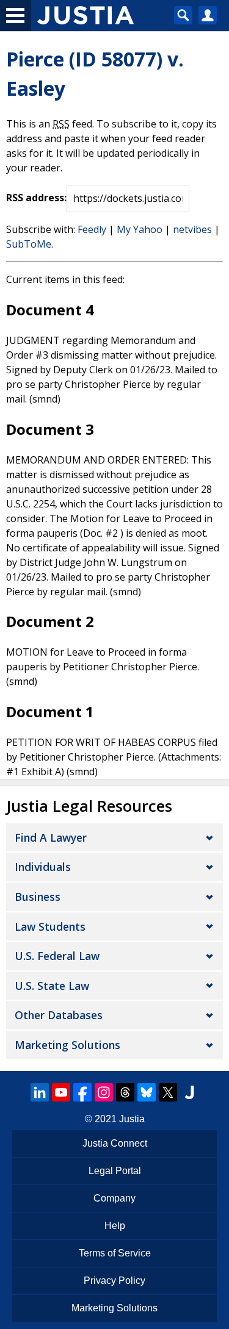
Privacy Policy (114, 1280)
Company (114, 1198)
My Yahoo (139, 229)
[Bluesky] (146, 1092)
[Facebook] (82, 1092)
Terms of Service (115, 1253)
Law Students (50, 926)
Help (114, 1225)
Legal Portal (115, 1171)
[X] (168, 1092)
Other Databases (59, 1015)
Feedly (92, 229)
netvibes (192, 229)
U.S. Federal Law (57, 955)
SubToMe (28, 244)
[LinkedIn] (40, 1092)
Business (37, 896)
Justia (132, 1119)
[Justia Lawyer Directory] (189, 1092)
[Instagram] (104, 1092)
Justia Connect (114, 1143)
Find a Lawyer (51, 837)
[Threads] (125, 1092)
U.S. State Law (52, 985)
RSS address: (36, 197)
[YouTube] (61, 1092)
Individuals (43, 866)
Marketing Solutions (67, 1044)
